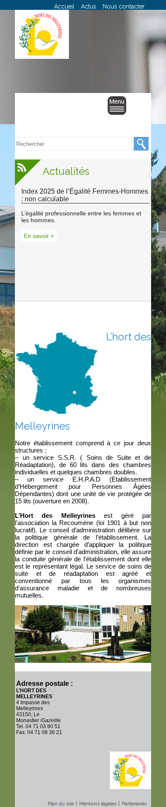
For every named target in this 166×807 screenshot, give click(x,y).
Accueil (64, 6)
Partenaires (134, 804)
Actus (88, 6)
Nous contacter (124, 6)
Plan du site (61, 804)
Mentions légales (97, 804)
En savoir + (39, 235)
